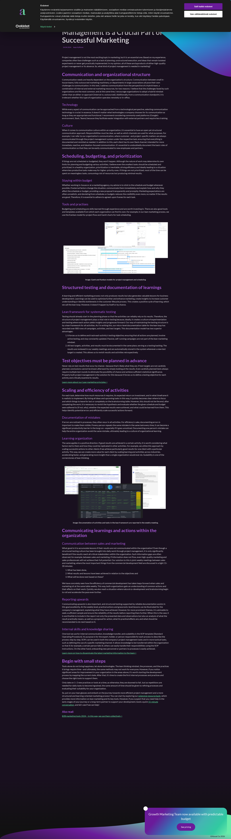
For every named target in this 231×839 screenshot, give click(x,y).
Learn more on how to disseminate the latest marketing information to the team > (99, 653)
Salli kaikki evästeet (203, 6)
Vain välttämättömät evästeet (203, 14)
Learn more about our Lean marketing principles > (84, 382)
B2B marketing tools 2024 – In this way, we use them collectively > (92, 716)
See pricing (186, 827)
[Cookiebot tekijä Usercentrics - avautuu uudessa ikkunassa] (22, 27)
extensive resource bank (149, 696)
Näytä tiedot (46, 27)
